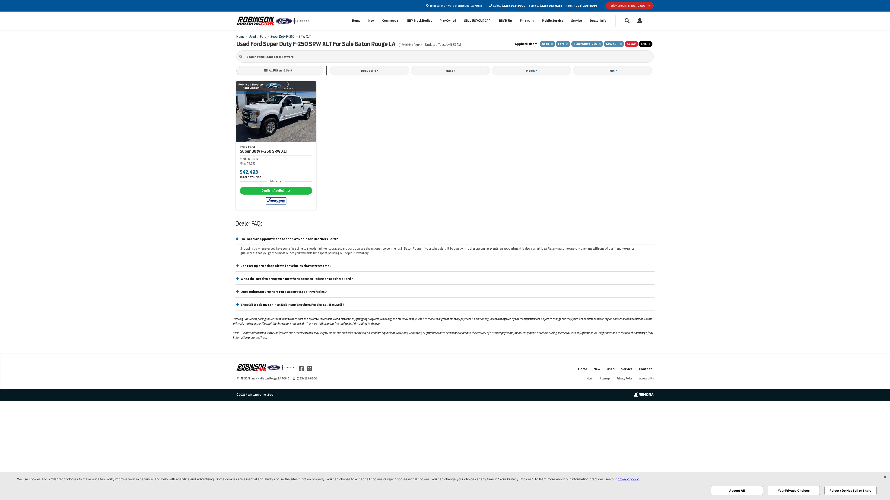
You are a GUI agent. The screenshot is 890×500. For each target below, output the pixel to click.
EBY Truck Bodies (419, 20)
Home (356, 20)
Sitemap (604, 378)
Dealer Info (598, 20)
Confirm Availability (275, 190)
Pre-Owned (448, 20)
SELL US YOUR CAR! (477, 20)
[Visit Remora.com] (644, 395)
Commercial (390, 20)
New (371, 20)
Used (611, 369)
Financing (527, 20)
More (273, 181)
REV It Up (505, 20)
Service (576, 20)
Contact (645, 369)
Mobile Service (552, 20)
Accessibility (646, 378)
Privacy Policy (624, 378)
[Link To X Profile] (309, 368)
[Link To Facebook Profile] (302, 368)
